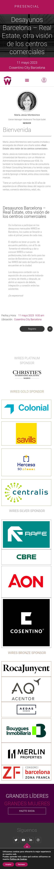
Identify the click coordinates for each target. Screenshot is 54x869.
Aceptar (8, 864)
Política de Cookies (18, 859)
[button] (27, 80)
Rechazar (21, 864)
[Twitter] (16, 840)
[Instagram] (38, 840)
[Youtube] (23, 840)
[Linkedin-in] (31, 840)
